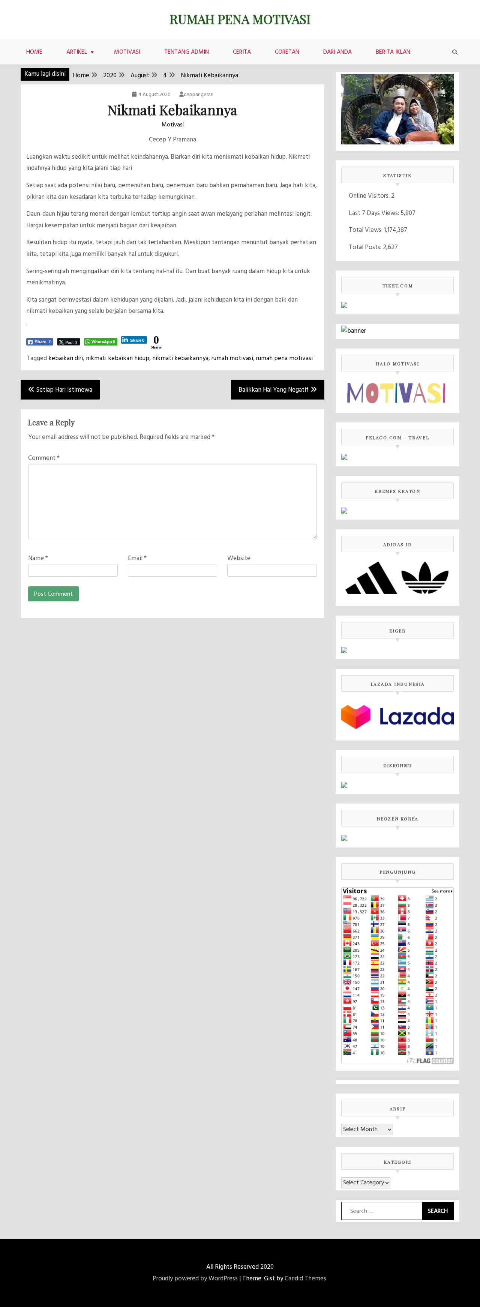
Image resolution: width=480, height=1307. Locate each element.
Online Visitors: (370, 196)
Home (34, 52)
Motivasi (127, 52)
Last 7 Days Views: (374, 213)
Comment (44, 458)
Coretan (287, 52)
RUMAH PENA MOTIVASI (240, 18)
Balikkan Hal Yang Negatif (273, 390)
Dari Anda (337, 52)
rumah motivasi (232, 358)
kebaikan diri (65, 358)
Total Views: (366, 230)
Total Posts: (366, 247)
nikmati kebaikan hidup (117, 358)
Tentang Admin (186, 52)
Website (238, 558)
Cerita (242, 52)
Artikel (76, 52)
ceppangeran (198, 94)
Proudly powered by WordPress (195, 1279)
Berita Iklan (393, 52)
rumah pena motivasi (284, 358)
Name (38, 558)
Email (137, 558)
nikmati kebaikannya (180, 358)
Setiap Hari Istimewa (64, 390)
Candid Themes (305, 1279)
